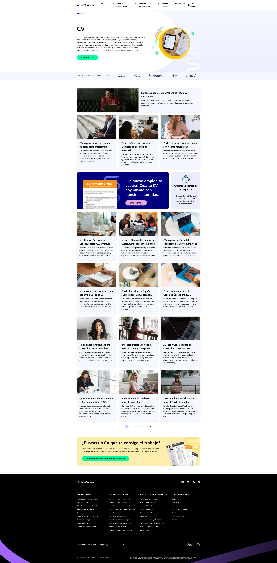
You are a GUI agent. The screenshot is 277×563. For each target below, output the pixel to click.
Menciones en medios (179, 506)
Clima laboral (144, 530)
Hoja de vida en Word (147, 506)
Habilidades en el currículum (86, 509)
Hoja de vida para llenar (148, 502)
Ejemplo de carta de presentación (120, 502)
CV (111, 4)
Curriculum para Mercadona (86, 527)
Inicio (79, 13)
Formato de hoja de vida (148, 499)
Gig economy (144, 516)
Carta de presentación (121, 5)
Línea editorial (176, 502)
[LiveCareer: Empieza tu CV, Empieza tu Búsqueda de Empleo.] (85, 5)
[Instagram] (199, 482)
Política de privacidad (179, 509)
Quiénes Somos (165, 5)
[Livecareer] (85, 482)
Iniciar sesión (192, 5)
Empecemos (136, 202)
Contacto (181, 4)
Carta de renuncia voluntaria (118, 516)
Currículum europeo (83, 513)
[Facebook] (182, 482)
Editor (103, 4)
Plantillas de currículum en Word (87, 516)
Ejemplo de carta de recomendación (121, 530)
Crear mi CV (87, 57)
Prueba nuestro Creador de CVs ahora (106, 458)
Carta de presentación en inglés (119, 520)
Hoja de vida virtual (146, 509)
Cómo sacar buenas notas (149, 527)
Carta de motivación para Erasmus (120, 523)
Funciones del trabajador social (150, 520)
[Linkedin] (188, 482)
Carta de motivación (115, 513)
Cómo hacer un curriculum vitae (87, 506)
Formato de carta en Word (117, 527)
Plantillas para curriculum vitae (87, 499)
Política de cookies (178, 516)
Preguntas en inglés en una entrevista (152, 523)
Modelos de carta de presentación (120, 499)
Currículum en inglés (84, 520)
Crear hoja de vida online (148, 513)
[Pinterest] (193, 482)
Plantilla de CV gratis (84, 523)
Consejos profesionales (144, 5)
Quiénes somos (177, 499)
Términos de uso (177, 513)
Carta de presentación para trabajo (120, 506)
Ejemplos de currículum (85, 502)
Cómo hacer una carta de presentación (122, 509)
